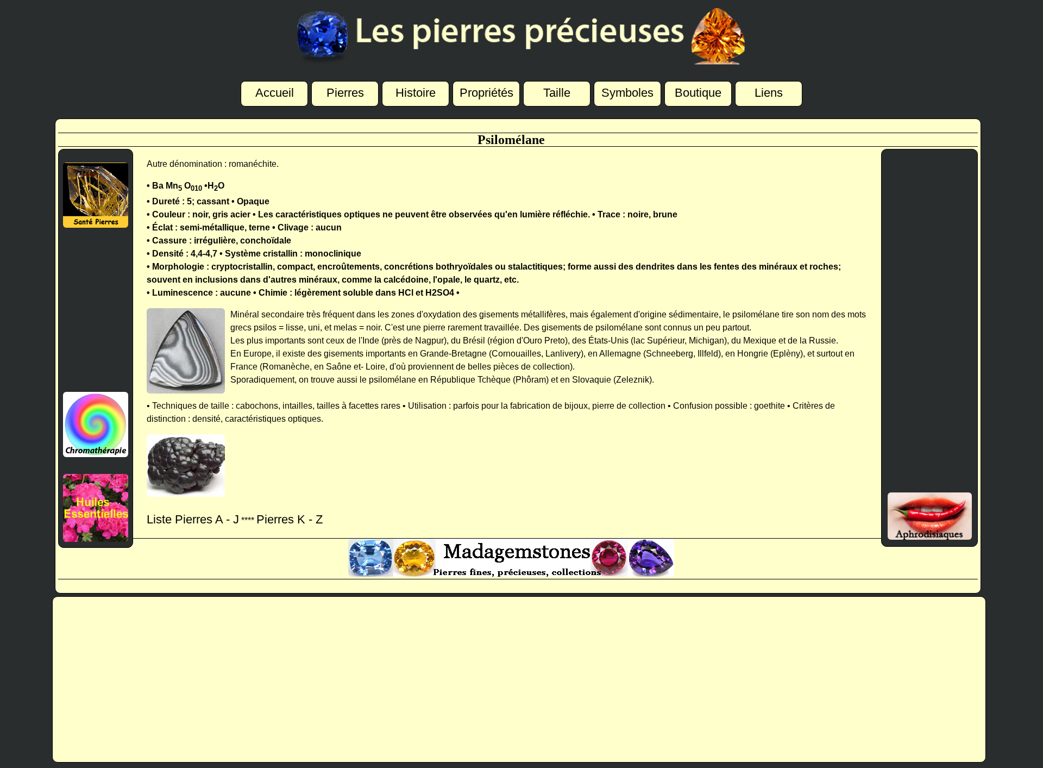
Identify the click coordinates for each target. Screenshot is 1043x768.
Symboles (627, 93)
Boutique (698, 93)
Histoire (415, 93)
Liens (769, 93)
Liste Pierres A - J (193, 519)
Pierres (345, 93)
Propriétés (486, 93)
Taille (556, 93)
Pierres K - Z (289, 519)
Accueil (274, 92)
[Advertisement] (95, 310)
